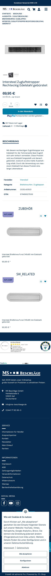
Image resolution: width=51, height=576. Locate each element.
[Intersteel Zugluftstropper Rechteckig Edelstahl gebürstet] (25, 50)
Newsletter (6, 442)
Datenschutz (7, 477)
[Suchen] (28, 9)
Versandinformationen (11, 474)
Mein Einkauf (7, 445)
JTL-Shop (42, 574)
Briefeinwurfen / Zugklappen (32, 184)
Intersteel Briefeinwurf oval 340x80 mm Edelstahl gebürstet (22, 255)
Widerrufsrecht (8, 480)
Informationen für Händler (13, 432)
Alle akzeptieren (25, 554)
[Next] (46, 207)
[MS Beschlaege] (14, 9)
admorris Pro (20, 574)
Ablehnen (25, 567)
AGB (3, 467)
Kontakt (5, 438)
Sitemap (5, 484)
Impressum (6, 464)
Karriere (5, 448)
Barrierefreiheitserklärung (12, 487)
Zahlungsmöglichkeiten (11, 470)
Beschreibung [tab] (11, 141)
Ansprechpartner (9, 435)
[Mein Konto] (39, 9)
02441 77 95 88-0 (13, 410)
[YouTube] (10, 503)
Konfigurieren (25, 561)
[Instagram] (17, 503)
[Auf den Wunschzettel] (45, 216)
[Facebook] (4, 503)
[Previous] (40, 207)
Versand (17, 97)
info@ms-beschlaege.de (16, 404)
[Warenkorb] (34, 9)
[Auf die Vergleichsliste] (41, 216)
